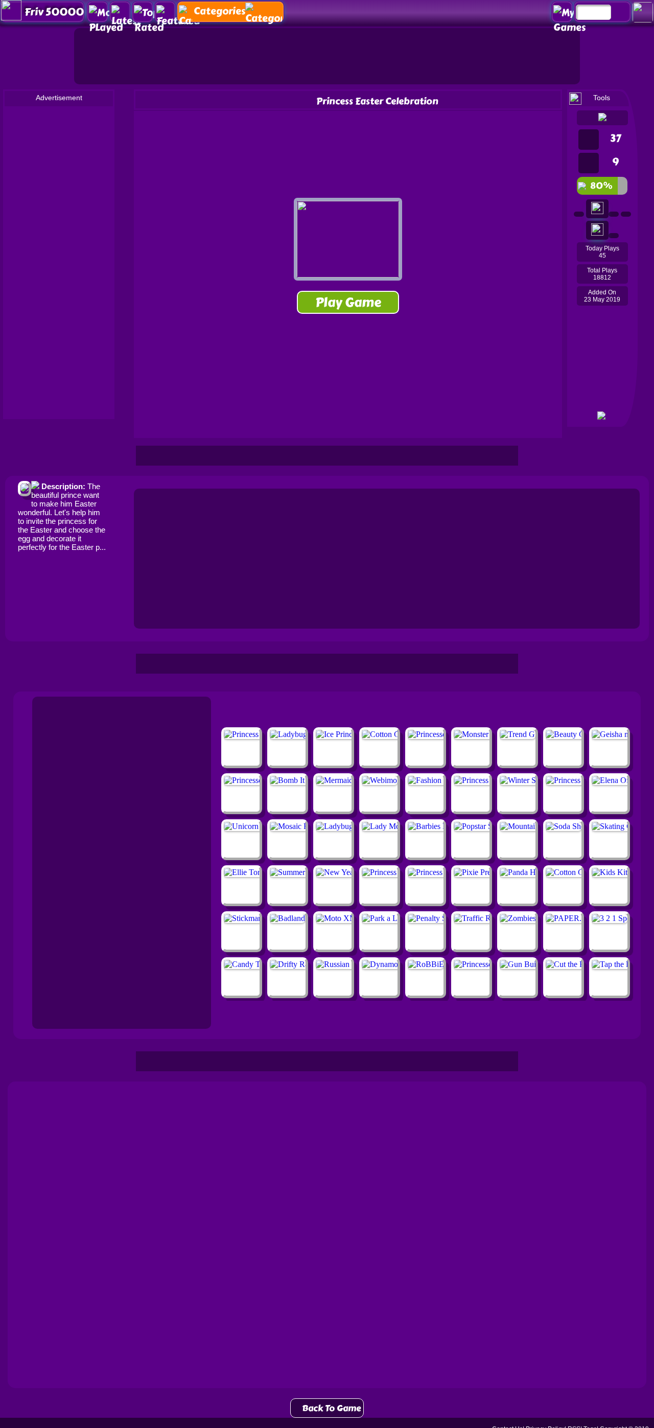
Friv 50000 (54, 12)
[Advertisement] (327, 56)
